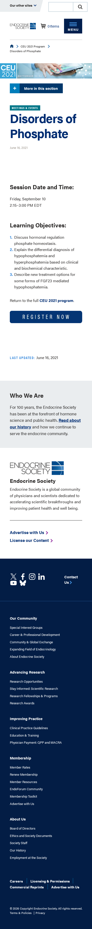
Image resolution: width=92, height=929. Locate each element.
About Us (18, 818)
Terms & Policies (21, 913)
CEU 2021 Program (33, 46)
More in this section (41, 88)
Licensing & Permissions (50, 881)
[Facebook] (22, 576)
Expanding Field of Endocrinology (33, 649)
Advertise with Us (22, 804)
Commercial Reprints (27, 886)
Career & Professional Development (35, 635)
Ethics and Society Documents (31, 836)
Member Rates (20, 767)
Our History (18, 850)
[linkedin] (13, 583)
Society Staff (18, 843)
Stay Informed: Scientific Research (34, 689)
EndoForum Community (26, 789)
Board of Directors (22, 828)
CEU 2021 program (56, 300)
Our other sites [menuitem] (21, 5)
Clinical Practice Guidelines (29, 728)
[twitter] (13, 576)
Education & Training (24, 735)
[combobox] (60, 7)
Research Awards (22, 703)
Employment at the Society (28, 858)
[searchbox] (61, 7)
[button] (80, 7)
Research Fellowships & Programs (34, 696)
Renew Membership (24, 774)
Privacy (40, 913)
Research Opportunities (26, 681)
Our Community (23, 618)
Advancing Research (27, 672)
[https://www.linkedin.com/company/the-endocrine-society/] (41, 576)
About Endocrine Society (27, 657)
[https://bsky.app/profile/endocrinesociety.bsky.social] (22, 583)
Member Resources (23, 782)
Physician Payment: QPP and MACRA (36, 742)
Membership (20, 757)
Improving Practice (26, 718)
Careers (16, 881)
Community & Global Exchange (31, 642)
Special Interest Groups (26, 628)
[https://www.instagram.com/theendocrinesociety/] (32, 576)
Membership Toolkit (23, 796)
